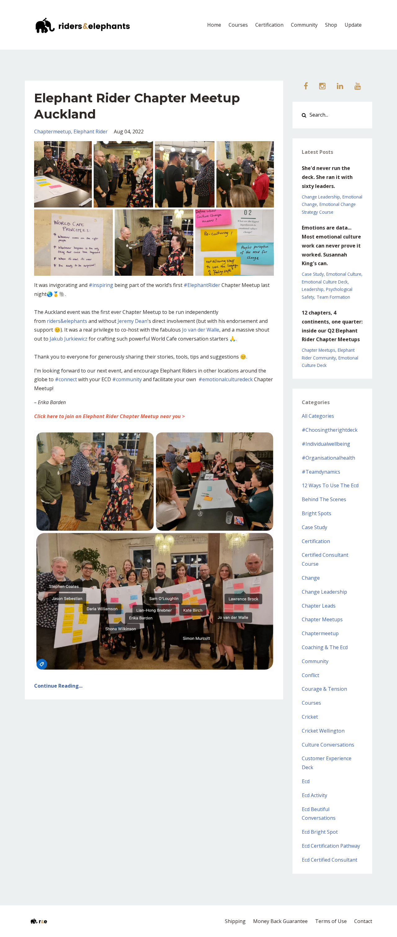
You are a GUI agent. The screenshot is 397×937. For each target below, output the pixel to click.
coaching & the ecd (325, 647)
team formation (333, 297)
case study (313, 274)
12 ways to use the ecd (330, 485)
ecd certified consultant (329, 859)
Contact (363, 921)
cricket (310, 716)
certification (316, 541)
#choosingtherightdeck (330, 429)
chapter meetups (318, 350)
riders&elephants (67, 321)
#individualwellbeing (326, 443)
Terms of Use (331, 921)
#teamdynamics (321, 471)
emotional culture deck (325, 282)
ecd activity (314, 795)
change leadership (321, 197)
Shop (331, 24)
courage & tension (324, 688)
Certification (269, 24)
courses (311, 702)
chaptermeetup (52, 131)
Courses (238, 24)
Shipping (235, 921)
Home (214, 24)
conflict (310, 675)
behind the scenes (324, 499)
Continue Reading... (58, 685)
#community (127, 379)
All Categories (318, 416)
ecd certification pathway (331, 845)
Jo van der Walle (200, 329)
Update (353, 24)
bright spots (316, 513)
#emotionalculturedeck (225, 379)
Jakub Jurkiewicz (68, 338)
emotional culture (343, 274)
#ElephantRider (202, 285)
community (315, 661)
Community (304, 24)
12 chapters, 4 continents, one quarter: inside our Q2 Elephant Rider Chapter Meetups (332, 326)
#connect (66, 379)
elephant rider (91, 131)
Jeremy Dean (132, 321)
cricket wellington (323, 730)
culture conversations (328, 744)
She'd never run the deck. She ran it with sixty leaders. (327, 177)
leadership (312, 289)
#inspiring (101, 285)
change (311, 577)
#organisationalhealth (328, 457)
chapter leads (319, 605)
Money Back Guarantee (280, 921)
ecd (306, 781)
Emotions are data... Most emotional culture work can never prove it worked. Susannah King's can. (331, 245)
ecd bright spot (320, 831)
